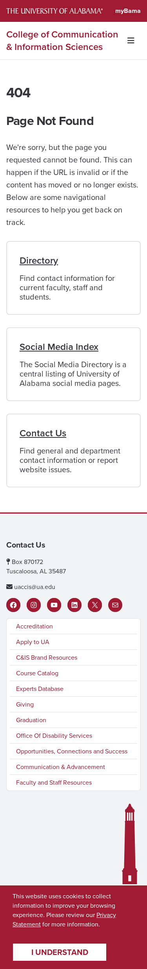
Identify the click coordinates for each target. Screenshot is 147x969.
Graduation (31, 720)
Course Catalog (37, 673)
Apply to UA (32, 641)
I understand (59, 952)
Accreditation (34, 626)
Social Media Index (59, 347)
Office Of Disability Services (54, 735)
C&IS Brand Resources (46, 657)
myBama (128, 10)
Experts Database (40, 688)
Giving (25, 704)
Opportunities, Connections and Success (71, 751)
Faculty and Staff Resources (54, 782)
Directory (39, 260)
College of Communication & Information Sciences (62, 40)
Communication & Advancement (60, 766)
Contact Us (43, 433)
